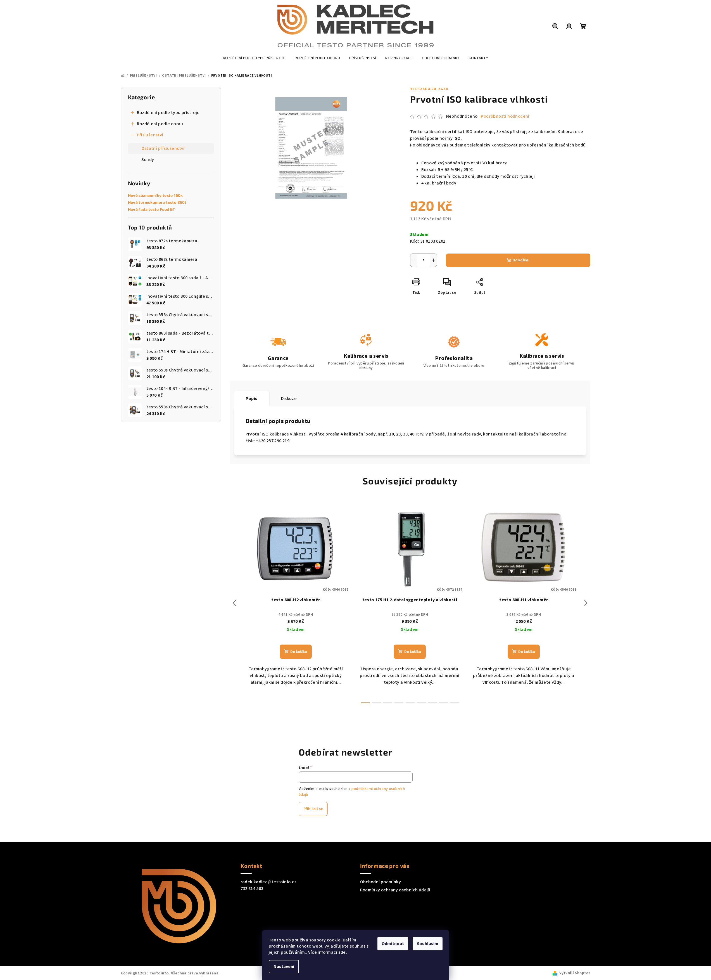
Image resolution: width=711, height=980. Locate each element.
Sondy (147, 160)
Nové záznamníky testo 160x (155, 195)
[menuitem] (254, 58)
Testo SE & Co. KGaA (429, 89)
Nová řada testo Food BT (151, 209)
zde (342, 952)
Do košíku (521, 260)
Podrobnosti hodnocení (505, 116)
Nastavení (284, 967)
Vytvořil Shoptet (574, 973)
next (585, 602)
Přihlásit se (313, 809)
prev (234, 602)
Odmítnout (393, 944)
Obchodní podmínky (380, 882)
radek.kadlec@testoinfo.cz (269, 882)
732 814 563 (252, 889)
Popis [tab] (252, 399)
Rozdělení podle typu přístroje (168, 113)
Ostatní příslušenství (163, 148)
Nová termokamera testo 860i (157, 202)
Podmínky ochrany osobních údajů (395, 890)
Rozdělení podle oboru (160, 124)
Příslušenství (150, 135)
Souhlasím (427, 944)
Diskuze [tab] (289, 399)
